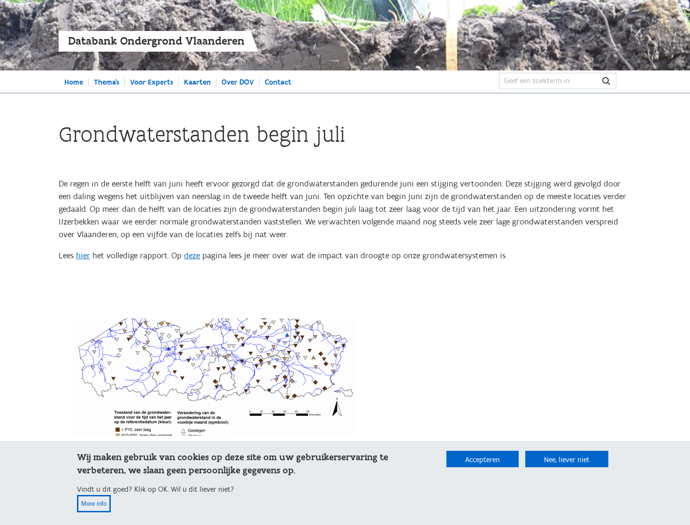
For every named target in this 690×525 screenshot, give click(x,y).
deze (192, 255)
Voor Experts (151, 82)
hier (83, 255)
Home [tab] (73, 82)
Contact (278, 82)
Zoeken (626, 81)
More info (94, 503)
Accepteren (482, 459)
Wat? (606, 81)
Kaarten (197, 82)
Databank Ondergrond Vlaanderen (156, 41)
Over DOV (238, 82)
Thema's (106, 82)
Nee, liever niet (567, 459)
